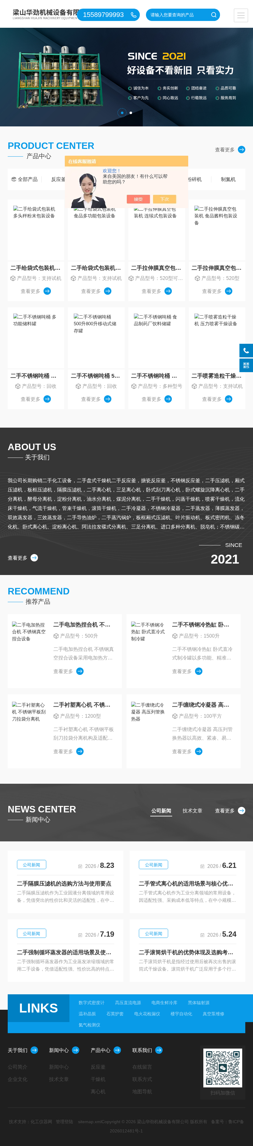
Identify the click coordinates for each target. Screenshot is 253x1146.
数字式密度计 (92, 1002)
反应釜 (58, 179)
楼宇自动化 (181, 1013)
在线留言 (142, 1067)
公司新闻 (31, 864)
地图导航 (142, 1091)
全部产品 (28, 179)
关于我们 (17, 1050)
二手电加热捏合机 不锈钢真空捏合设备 (84, 625)
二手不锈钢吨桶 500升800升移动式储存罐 (97, 376)
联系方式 (142, 1079)
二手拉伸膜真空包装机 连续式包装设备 (158, 268)
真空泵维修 (213, 1013)
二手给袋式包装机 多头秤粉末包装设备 (37, 268)
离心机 (98, 1091)
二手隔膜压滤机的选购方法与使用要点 (64, 884)
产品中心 (100, 1050)
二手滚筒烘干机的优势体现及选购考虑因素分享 (187, 952)
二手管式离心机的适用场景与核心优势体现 (187, 884)
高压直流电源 (128, 1002)
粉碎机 (194, 179)
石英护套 (115, 1013)
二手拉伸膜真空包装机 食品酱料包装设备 (218, 268)
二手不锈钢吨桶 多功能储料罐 (37, 376)
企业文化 (17, 1079)
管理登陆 (64, 1121)
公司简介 (17, 1067)
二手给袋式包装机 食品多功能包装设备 (97, 268)
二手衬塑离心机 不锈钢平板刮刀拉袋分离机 (84, 705)
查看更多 (225, 149)
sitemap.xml (90, 1121)
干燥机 (98, 1079)
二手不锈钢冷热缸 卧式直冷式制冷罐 (203, 625)
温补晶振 (87, 1013)
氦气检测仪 (89, 1024)
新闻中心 (59, 1050)
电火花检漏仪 (147, 1013)
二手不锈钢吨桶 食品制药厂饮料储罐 (158, 376)
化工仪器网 (41, 1121)
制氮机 (228, 179)
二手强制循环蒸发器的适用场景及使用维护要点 (65, 952)
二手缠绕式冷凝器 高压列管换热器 (203, 705)
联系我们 (142, 1050)
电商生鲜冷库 (164, 1002)
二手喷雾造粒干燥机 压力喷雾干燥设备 (218, 376)
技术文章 (59, 1079)
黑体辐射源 (198, 1002)
